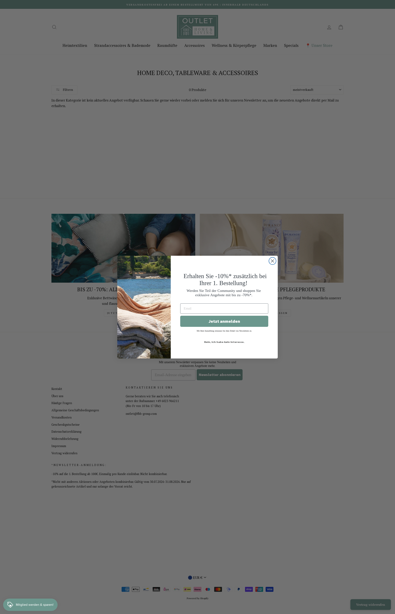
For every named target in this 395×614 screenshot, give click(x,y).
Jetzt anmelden (224, 321)
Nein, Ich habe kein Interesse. (224, 342)
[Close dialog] (272, 261)
